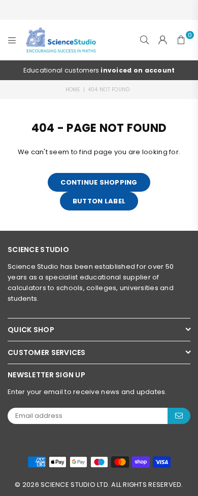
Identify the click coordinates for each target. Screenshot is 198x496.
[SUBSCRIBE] (179, 416)
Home (72, 89)
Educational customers (80, 70)
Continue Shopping (98, 182)
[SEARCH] (145, 40)
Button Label (99, 201)
